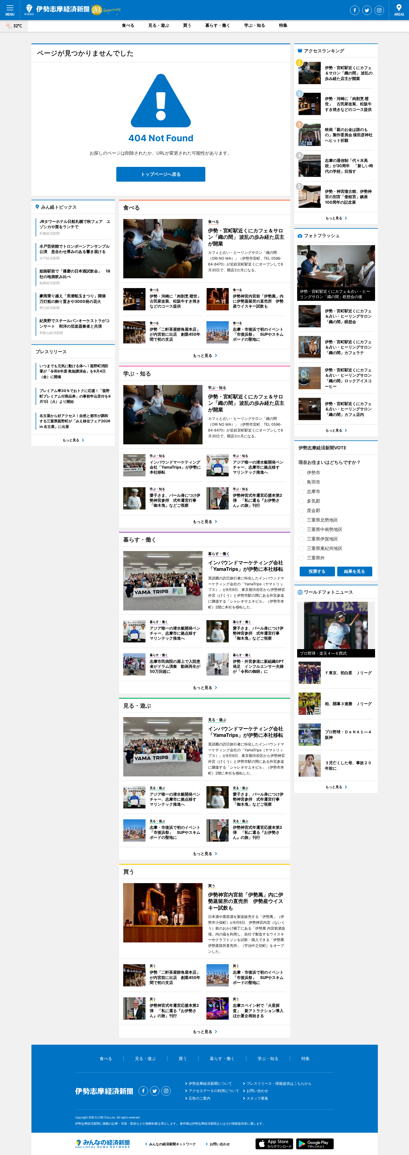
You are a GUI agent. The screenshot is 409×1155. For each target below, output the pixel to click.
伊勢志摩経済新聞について (210, 1083)
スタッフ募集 (257, 1098)
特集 (283, 25)
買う (187, 25)
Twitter (367, 10)
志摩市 (313, 491)
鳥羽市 (313, 481)
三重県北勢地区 (322, 519)
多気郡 (313, 500)
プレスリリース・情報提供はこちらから (279, 1083)
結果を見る (354, 571)
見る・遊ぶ (158, 25)
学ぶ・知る (254, 25)
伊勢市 (313, 472)
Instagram (379, 10)
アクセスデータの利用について (214, 1090)
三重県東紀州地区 (325, 548)
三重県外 (316, 557)
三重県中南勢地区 (325, 529)
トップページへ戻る (161, 174)
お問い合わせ (257, 1090)
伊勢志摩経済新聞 (56, 9)
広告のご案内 (199, 1098)
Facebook (354, 10)
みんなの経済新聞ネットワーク (102, 1144)
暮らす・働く (217, 25)
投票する (317, 571)
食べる (128, 25)
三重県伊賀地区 (322, 538)
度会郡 (313, 510)
